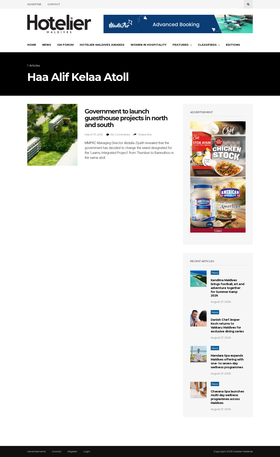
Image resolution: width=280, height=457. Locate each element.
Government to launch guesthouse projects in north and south (126, 118)
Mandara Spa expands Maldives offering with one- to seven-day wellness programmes (227, 361)
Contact (54, 4)
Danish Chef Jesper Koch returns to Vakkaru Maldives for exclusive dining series (227, 325)
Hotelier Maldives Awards (102, 44)
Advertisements (36, 451)
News (46, 44)
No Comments (120, 134)
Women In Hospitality (148, 44)
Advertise (34, 4)
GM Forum (65, 44)
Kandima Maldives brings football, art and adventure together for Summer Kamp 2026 (227, 288)
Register (72, 451)
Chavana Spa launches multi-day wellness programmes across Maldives (227, 397)
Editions (233, 44)
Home (31, 44)
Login (86, 451)
